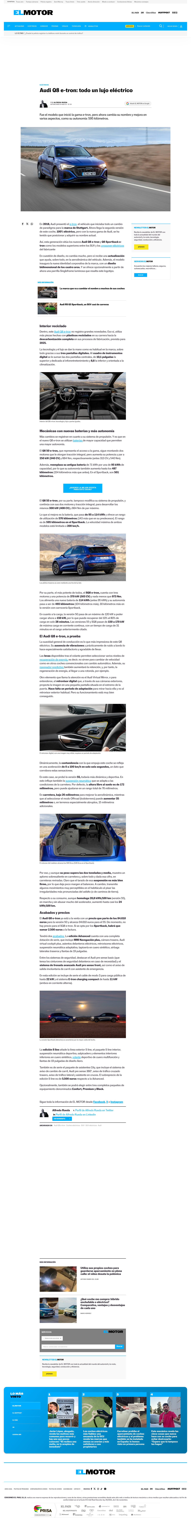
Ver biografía (59, 1119)
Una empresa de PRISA (42, 1508)
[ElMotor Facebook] (91, 1489)
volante (77, 1057)
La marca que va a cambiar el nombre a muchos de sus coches (92, 288)
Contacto (77, 1489)
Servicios (129, 26)
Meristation (136, 1514)
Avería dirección (94, 2)
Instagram (117, 1101)
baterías (78, 440)
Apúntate (49, 1374)
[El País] (135, 12)
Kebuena (139, 1510)
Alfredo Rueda (60, 102)
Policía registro (46, 2)
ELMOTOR (16, 1406)
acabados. (58, 936)
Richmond (64, 1514)
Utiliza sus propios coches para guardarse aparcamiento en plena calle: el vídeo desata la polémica (101, 1270)
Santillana (90, 1506)
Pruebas (55, 26)
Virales (65, 26)
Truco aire (20, 2)
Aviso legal (8, 1489)
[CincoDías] (151, 12)
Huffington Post (69, 1510)
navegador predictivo (52, 667)
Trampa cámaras (32, 2)
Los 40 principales (78, 1506)
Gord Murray (58, 2)
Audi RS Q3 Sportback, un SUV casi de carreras (84, 304)
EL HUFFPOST (17, 1413)
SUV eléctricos (91, 1125)
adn (132, 1506)
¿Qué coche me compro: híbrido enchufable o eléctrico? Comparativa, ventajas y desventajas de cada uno (103, 1303)
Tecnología (76, 26)
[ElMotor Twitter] (95, 1489)
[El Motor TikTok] (101, 1489)
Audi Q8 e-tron (62, 331)
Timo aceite (81, 2)
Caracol (141, 1506)
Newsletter (93, 26)
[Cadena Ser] (174, 12)
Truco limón (70, 2)
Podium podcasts (90, 1514)
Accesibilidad (67, 1489)
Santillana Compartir (104, 1506)
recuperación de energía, (54, 659)
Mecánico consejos (141, 2)
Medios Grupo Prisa (42, 1515)
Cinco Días (101, 1510)
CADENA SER (16, 1434)
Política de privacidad (21, 1489)
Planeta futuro (130, 1510)
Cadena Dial (111, 1510)
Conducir (44, 26)
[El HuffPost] (164, 12)
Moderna (77, 1514)
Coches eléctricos (73, 1125)
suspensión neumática (78, 780)
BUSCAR (140, 275)
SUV (82, 1125)
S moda (112, 1514)
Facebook (99, 1101)
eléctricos (112, 245)
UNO (83, 1510)
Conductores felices (124, 2)
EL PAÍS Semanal (120, 1510)
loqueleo (123, 1514)
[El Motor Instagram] (98, 1489)
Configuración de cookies (38, 1489)
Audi (99, 1125)
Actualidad (19, 26)
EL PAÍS (15, 1420)
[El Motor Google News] (105, 1489)
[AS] (142, 12)
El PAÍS (66, 1506)
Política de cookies (55, 1489)
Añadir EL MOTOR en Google (139, 103)
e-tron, (73, 224)
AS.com (123, 1506)
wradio (91, 1510)
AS (13, 1427)
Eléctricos (32, 26)
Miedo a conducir (108, 2)
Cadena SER (115, 1506)
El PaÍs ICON (101, 1514)
